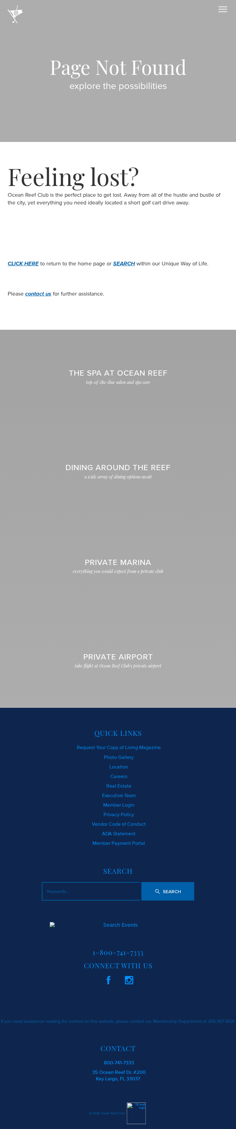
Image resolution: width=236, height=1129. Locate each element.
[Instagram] (129, 979)
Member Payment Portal (118, 843)
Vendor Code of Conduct (119, 824)
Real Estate (118, 785)
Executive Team (119, 795)
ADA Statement (119, 833)
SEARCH (124, 263)
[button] (168, 891)
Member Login (118, 805)
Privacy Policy (119, 814)
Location (118, 766)
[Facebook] (108, 979)
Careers (119, 776)
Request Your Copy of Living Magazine (119, 747)
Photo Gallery (119, 757)
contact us (38, 294)
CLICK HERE (23, 263)
